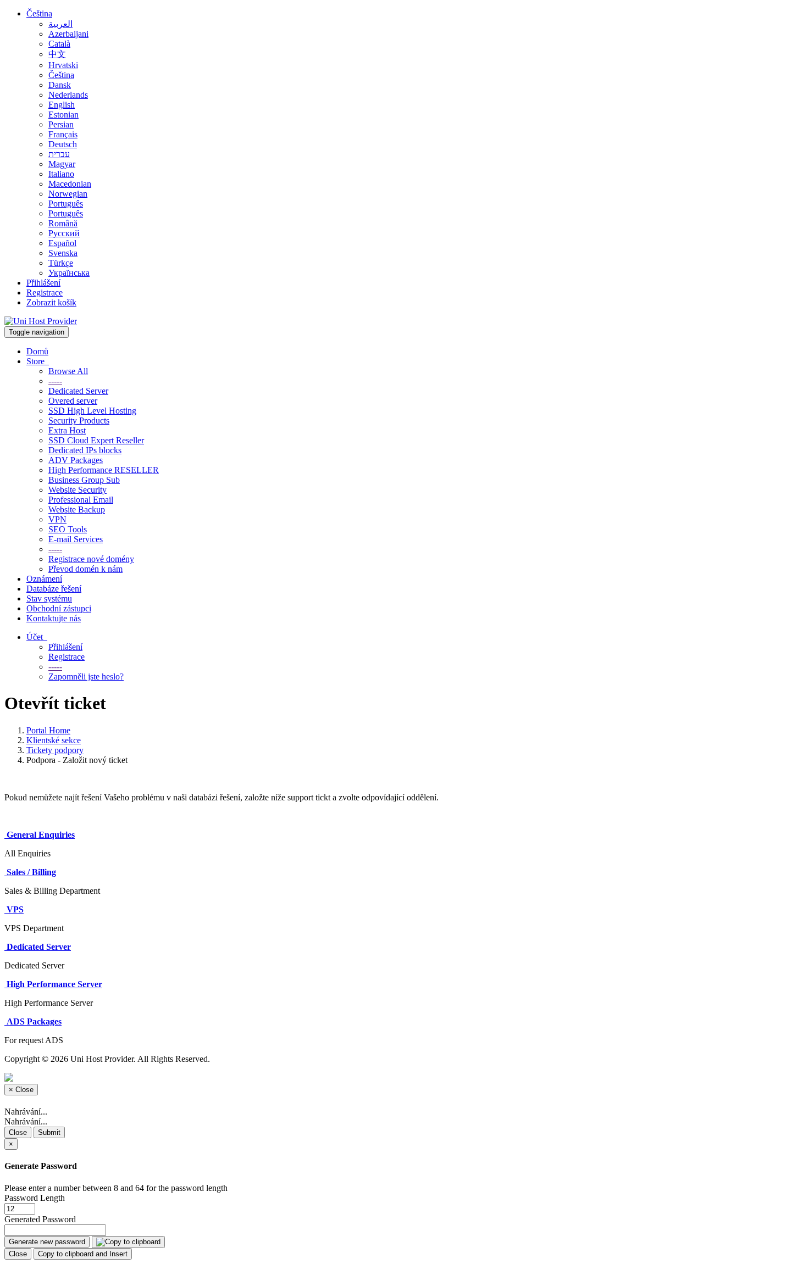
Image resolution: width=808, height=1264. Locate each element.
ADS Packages (33, 1021)
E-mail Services (75, 539)
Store (37, 361)
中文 (57, 54)
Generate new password (47, 1242)
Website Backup (76, 509)
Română (63, 223)
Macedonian (69, 183)
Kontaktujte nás (53, 618)
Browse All (68, 371)
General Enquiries (39, 834)
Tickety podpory (55, 750)
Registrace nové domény (91, 559)
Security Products (78, 420)
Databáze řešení (53, 588)
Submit (49, 1132)
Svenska (63, 253)
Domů (37, 351)
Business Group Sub (84, 480)
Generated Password (40, 1219)
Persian (61, 124)
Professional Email (80, 499)
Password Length (34, 1197)
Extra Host (67, 430)
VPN (57, 519)
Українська (69, 272)
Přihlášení (43, 282)
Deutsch (62, 144)
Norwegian (67, 193)
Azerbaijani (68, 33)
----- (55, 381)
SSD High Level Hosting (92, 410)
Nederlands (68, 94)
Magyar (61, 164)
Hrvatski (63, 65)
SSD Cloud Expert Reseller (96, 440)
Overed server (72, 400)
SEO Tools (67, 529)
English (61, 104)
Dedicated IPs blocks (84, 450)
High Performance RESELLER (103, 470)
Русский (64, 233)
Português (65, 203)
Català (59, 43)
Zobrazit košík (51, 302)
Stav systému (49, 598)
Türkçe (60, 263)
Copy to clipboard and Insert (83, 1254)
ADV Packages (75, 460)
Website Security (77, 489)
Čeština (39, 13)
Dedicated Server (78, 391)
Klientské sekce (53, 740)
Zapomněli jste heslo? (86, 676)
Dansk (59, 85)
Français (63, 134)
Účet (36, 637)
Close (18, 1132)
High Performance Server (53, 984)
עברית (59, 154)
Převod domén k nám (85, 568)
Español (62, 243)
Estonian (63, 114)
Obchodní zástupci (58, 608)
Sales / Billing (30, 872)
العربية (60, 24)
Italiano (61, 174)
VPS (14, 909)
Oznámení (44, 578)
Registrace (44, 292)
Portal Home (48, 730)
